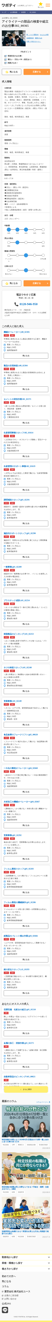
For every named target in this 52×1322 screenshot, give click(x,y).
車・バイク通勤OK (32, 34)
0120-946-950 (29, 304)
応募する (37, 72)
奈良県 (23, 12)
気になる (14, 72)
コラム (5, 1286)
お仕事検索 (13, 12)
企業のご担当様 (11, 1295)
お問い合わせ (10, 1299)
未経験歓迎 (30, 38)
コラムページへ (42, 1102)
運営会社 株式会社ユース (17, 1291)
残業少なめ (38, 38)
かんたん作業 (44, 34)
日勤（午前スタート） (33, 41)
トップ (4, 12)
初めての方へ (9, 1276)
